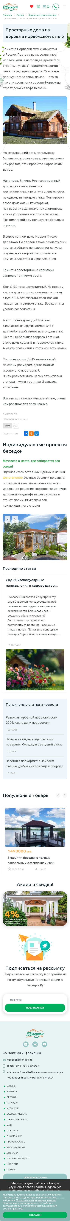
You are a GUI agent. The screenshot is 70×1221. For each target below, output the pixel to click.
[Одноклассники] (31, 433)
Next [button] (64, 795)
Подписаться (35, 1007)
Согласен (35, 1215)
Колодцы (12, 1102)
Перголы (12, 1097)
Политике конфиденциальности (36, 1200)
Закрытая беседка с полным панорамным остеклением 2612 (31, 860)
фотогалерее (13, 477)
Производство (16, 1141)
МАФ (9, 1125)
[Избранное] (31, 7)
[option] (35, 840)
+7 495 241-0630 (55, 7)
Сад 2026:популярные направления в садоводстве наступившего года (30, 583)
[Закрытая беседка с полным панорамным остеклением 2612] (35, 832)
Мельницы (13, 1108)
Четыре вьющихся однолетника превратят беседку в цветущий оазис (34, 741)
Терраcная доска (17, 1119)
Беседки (11, 1086)
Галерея (11, 1169)
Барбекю (12, 1091)
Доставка (12, 1153)
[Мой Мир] (36, 433)
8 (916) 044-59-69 (18, 1066)
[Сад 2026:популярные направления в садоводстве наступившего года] (35, 669)
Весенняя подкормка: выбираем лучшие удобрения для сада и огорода (34, 763)
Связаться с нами (35, 1177)
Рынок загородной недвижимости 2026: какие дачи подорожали (31, 720)
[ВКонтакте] (26, 433)
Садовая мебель (17, 1114)
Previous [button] (58, 795)
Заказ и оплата (16, 1147)
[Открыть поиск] (48, 7)
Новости (12, 1164)
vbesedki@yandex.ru (19, 1059)
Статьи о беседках (18, 1158)
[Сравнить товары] (38, 6)
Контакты (12, 1130)
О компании (14, 1136)
